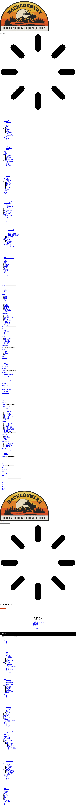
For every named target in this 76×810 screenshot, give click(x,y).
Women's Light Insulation (13, 234)
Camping (4, 191)
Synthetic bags (9, 201)
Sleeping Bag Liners (10, 202)
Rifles (5, 154)
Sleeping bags (5, 394)
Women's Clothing (5, 421)
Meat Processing (9, 206)
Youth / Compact (9, 159)
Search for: (2, 636)
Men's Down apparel (12, 224)
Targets (7, 146)
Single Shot (8, 165)
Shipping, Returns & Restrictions (39, 622)
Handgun (8, 120)
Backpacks (6, 194)
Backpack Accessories (10, 195)
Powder (7, 123)
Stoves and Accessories (11, 204)
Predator (8, 184)
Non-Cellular (8, 180)
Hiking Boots (8, 240)
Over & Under (9, 164)
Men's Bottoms (11, 220)
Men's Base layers (9, 218)
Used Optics (8, 129)
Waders (5, 274)
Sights (5, 261)
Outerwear (8, 221)
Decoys (5, 188)
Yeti (5, 193)
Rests (5, 262)
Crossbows (6, 265)
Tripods (7, 136)
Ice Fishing (6, 275)
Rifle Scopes (8, 131)
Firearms (4, 151)
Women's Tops (11, 230)
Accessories (6, 250)
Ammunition (6, 115)
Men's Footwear (7, 239)
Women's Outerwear (10, 232)
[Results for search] (38, 72)
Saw (7, 171)
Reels (5, 272)
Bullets (7, 125)
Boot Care (8, 253)
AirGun (5, 153)
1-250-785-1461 (6, 612)
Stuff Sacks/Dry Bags (8, 210)
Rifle (7, 116)
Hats (7, 217)
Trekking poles (7, 208)
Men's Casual (8, 225)
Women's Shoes (9, 248)
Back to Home (3, 608)
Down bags (8, 200)
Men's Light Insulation (12, 223)
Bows (5, 263)
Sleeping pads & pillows (6, 389)
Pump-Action (8, 162)
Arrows (5, 260)
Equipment (8, 122)
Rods (5, 271)
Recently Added (5, 282)
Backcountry (39, 630)
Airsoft (5, 152)
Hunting (4, 168)
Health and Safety (7, 212)
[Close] (0, 632)
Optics (5, 128)
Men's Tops (10, 219)
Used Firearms (7, 167)
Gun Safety (8, 140)
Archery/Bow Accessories (9, 258)
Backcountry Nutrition (10, 205)
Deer (7, 186)
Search (16, 636)
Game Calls (6, 181)
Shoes (7, 243)
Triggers (7, 149)
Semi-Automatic (9, 157)
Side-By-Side (8, 163)
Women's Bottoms (12, 231)
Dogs (5, 278)
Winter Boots (8, 242)
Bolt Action (8, 155)
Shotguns (6, 160)
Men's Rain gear (11, 222)
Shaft (5, 257)
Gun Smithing (9, 148)
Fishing (4, 268)
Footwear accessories (6, 450)
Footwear (4, 238)
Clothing (4, 214)
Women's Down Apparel (13, 235)
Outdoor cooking (7, 203)
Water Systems (7, 207)
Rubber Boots (9, 241)
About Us (34, 621)
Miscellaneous (5, 277)
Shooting (3, 114)
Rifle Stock (8, 138)
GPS (5, 209)
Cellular (7, 179)
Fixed (7, 174)
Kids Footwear (7, 249)
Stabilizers (6, 259)
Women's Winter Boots (10, 247)
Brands (4, 805)
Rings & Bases (9, 134)
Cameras (6, 178)
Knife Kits (8, 176)
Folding (7, 173)
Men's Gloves (8, 227)
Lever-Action (8, 156)
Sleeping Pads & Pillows (8, 197)
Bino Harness (6, 177)
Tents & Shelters (7, 196)
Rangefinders (9, 132)
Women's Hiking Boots (10, 245)
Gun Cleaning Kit (9, 144)
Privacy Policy (35, 623)
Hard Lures (6, 269)
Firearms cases (9, 139)
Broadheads (6, 264)
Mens (5, 216)
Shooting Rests (9, 147)
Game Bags (6, 189)
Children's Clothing (8, 215)
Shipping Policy (36, 624)
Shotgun (8, 118)
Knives (5, 169)
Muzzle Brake (8, 150)
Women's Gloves (9, 237)
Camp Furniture (7, 213)
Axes (7, 170)
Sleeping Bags (7, 198)
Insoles (7, 251)
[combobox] (5, 33)
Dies (7, 127)
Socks (7, 255)
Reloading (6, 121)
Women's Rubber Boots (11, 246)
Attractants (8, 183)
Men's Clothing (5, 408)
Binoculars (8, 130)
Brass (7, 126)
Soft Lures (6, 270)
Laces (7, 252)
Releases (6, 266)
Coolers (5, 211)
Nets (5, 273)
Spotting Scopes (9, 135)
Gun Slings (8, 143)
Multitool (8, 175)
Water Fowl (8, 182)
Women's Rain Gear (12, 233)
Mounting (6, 190)
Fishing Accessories (8, 276)
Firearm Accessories (8, 137)
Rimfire (7, 119)
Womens (6, 228)
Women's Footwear (8, 244)
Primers (7, 124)
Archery (4, 256)
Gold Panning (7, 192)
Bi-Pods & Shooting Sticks (11, 141)
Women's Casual (9, 236)
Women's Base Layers (10, 229)
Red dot (7, 133)
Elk (6, 185)
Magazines (8, 142)
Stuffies (5, 279)
